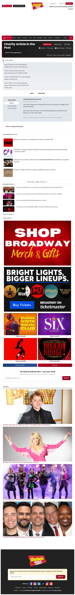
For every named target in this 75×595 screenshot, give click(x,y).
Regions (50, 587)
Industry (24, 38)
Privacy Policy (56, 590)
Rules (69, 48)
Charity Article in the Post (32, 99)
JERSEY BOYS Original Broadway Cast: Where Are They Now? (23, 537)
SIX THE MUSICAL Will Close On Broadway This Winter (21, 500)
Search (51, 48)
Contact (29, 587)
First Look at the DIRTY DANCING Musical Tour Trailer (31, 200)
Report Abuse (61, 48)
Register (57, 38)
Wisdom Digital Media (33, 590)
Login (65, 38)
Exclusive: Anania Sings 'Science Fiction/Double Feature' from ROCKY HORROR (39, 194)
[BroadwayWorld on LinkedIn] (39, 583)
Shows (19, 38)
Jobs (34, 38)
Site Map (57, 587)
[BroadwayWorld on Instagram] (35, 583)
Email (32, 93)
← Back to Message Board (12, 52)
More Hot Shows (20, 365)
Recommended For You (10, 134)
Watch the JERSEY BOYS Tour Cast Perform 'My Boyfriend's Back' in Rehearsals (39, 187)
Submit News (43, 587)
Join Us (36, 587)
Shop (45, 38)
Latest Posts (57, 44)
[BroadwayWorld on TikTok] (43, 583)
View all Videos (8, 214)
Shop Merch (8, 6)
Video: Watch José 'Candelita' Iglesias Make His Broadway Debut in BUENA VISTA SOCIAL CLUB (16, 85)
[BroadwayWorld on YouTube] (51, 583)
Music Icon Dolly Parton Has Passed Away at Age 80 (21, 462)
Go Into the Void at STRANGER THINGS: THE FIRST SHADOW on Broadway (37, 207)
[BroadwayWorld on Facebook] (31, 583)
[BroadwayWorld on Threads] (47, 583)
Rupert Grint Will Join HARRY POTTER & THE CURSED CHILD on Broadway (26, 425)
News (14, 38)
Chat (30, 38)
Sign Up (60, 577)
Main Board (47, 44)
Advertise (18, 587)
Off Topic (67, 44)
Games (50, 38)
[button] (71, 38)
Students (39, 38)
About (24, 587)
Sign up (66, 378)
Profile (11, 103)
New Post (43, 48)
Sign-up (61, 3)
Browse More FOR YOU (36, 182)
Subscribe (41, 93)
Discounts (55, 365)
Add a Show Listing (19, 6)
